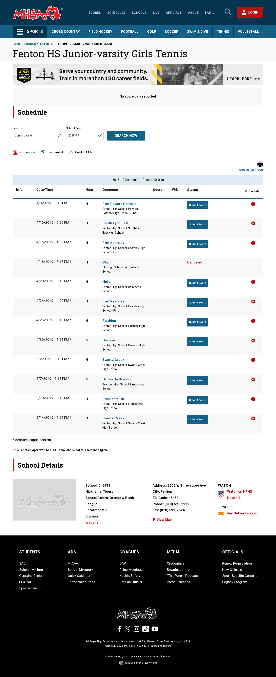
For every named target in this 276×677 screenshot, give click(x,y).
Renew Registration (237, 563)
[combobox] (15, 135)
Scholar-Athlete (31, 570)
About (193, 13)
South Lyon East (115, 223)
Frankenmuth (113, 399)
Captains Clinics (31, 576)
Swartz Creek (113, 360)
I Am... (209, 13)
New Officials (232, 570)
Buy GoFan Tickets (242, 513)
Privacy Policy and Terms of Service (151, 656)
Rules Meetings (131, 570)
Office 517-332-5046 (116, 645)
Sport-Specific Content (239, 576)
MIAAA (73, 563)
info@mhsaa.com (161, 645)
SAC (22, 563)
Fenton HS (46, 43)
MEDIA (173, 552)
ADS (72, 552)
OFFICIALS (232, 552)
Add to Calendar (251, 170)
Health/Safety (129, 576)
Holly (106, 282)
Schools (139, 13)
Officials (174, 13)
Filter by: (18, 128)
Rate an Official (130, 582)
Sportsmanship (30, 588)
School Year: (74, 128)
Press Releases (178, 582)
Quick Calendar (79, 576)
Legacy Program (234, 582)
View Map (164, 519)
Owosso (108, 340)
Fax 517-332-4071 (139, 645)
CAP (122, 563)
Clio (105, 262)
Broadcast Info (178, 570)
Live (156, 13)
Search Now (126, 135)
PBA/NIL (25, 582)
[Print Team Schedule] (260, 164)
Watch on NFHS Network (239, 494)
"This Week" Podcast (182, 576)
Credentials (175, 563)
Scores (94, 13)
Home (16, 43)
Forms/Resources (81, 582)
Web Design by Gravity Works (141, 662)
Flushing (109, 321)
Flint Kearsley (113, 243)
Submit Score (197, 205)
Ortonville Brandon (117, 379)
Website (92, 522)
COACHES (129, 552)
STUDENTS (29, 552)
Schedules (116, 13)
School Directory (80, 570)
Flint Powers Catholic (119, 204)
